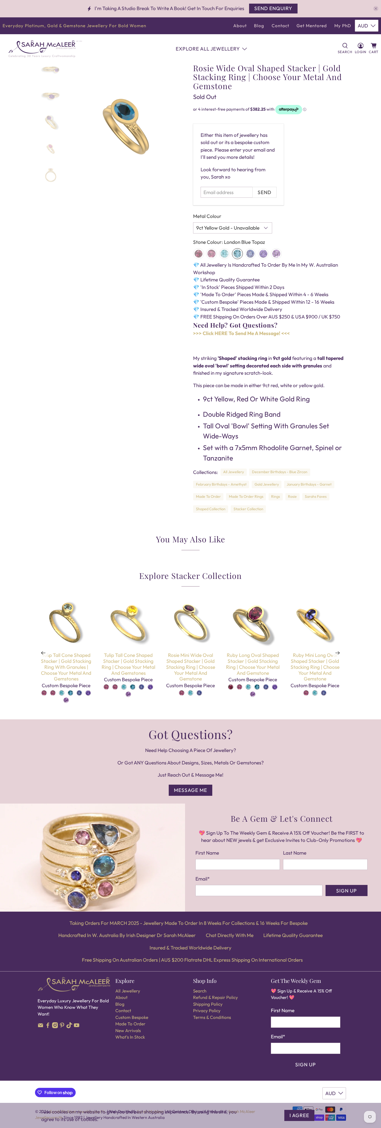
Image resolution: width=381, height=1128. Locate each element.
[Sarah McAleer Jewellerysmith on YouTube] (77, 1026)
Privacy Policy (207, 1010)
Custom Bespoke (131, 1017)
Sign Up (346, 891)
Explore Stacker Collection (190, 575)
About (240, 25)
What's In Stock (130, 1037)
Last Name (294, 853)
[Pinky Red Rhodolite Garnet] (211, 253)
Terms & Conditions (212, 1017)
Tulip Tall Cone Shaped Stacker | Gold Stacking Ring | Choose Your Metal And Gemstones (128, 664)
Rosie (292, 496)
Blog (259, 25)
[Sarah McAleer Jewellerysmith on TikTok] (69, 1026)
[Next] (337, 653)
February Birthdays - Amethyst (221, 484)
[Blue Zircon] (224, 253)
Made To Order (208, 496)
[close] (375, 8)
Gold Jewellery (267, 484)
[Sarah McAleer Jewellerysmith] (45, 49)
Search (199, 991)
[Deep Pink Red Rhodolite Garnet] (198, 253)
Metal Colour (207, 216)
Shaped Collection (210, 509)
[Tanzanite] (250, 253)
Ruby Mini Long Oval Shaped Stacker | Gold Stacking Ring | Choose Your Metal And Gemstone (315, 667)
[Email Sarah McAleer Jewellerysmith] (41, 1026)
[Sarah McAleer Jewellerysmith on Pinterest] (62, 1026)
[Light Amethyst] (276, 253)
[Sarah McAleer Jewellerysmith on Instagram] (55, 1026)
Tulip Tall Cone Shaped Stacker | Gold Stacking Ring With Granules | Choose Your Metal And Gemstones (66, 667)
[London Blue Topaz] (237, 253)
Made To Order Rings (246, 496)
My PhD (342, 25)
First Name (207, 853)
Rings (275, 496)
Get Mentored (312, 25)
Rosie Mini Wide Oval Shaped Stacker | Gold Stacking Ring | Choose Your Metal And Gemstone (190, 667)
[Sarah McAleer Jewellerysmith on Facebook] (48, 1026)
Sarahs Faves (316, 496)
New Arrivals (128, 1030)
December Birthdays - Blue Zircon (279, 472)
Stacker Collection (248, 509)
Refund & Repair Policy (215, 997)
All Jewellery (233, 472)
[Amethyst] (263, 253)
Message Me (190, 790)
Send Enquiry (273, 8)
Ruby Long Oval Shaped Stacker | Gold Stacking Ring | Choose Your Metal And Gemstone (253, 664)
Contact (280, 25)
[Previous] (43, 653)
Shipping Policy (208, 1004)
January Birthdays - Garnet (309, 484)
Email (202, 879)
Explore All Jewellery (208, 49)
